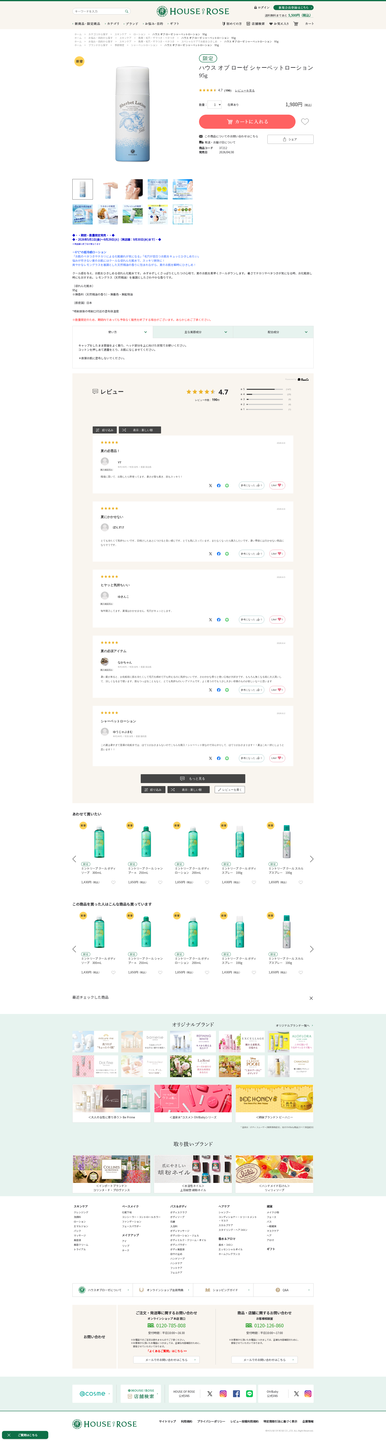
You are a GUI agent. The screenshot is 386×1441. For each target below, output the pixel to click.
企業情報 (308, 1421)
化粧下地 (127, 1212)
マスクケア (273, 1230)
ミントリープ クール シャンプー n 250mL (145, 870)
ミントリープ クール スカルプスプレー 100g (286, 870)
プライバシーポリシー (211, 1421)
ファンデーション (131, 1221)
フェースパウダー (131, 1226)
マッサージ (80, 1235)
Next (312, 859)
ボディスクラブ (178, 1212)
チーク (125, 1250)
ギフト (271, 1249)
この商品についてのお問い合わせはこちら (231, 136)
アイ (124, 1241)
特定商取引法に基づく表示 (280, 1421)
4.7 (223, 391)
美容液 (77, 1240)
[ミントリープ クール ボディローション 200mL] (193, 841)
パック (77, 1230)
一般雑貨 (271, 1226)
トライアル (80, 1249)
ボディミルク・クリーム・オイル (188, 1240)
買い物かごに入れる (247, 122)
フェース (271, 1217)
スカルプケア (226, 1225)
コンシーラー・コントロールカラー (141, 1217)
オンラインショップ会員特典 (165, 1290)
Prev (74, 859)
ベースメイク (130, 1206)
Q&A (285, 1290)
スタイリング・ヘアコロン (233, 1229)
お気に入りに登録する (305, 121)
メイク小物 (273, 1212)
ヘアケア (224, 1206)
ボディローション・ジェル (184, 1235)
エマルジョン (81, 1226)
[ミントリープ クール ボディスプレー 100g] (240, 841)
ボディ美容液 (177, 1249)
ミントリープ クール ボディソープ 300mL (98, 870)
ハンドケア (176, 1263)
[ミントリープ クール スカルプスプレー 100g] (287, 841)
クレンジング (81, 1212)
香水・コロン (226, 1244)
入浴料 (174, 1226)
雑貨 (269, 1206)
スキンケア (81, 1206)
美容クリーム (81, 1244)
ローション (80, 1221)
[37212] (82, 189)
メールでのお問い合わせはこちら (166, 1360)
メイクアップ (130, 1235)
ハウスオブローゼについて (105, 1290)
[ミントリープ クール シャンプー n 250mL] (146, 841)
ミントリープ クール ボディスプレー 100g (239, 870)
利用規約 (186, 1421)
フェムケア (176, 1272)
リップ (125, 1245)
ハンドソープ (177, 1258)
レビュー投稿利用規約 (244, 1421)
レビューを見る (245, 90)
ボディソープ (177, 1217)
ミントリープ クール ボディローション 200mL (192, 870)
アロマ (270, 1240)
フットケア (176, 1267)
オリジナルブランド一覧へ (293, 1025)
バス (269, 1221)
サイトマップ (167, 1421)
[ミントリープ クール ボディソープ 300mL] (99, 841)
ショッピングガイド (225, 1290)
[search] (127, 11)
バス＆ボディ (178, 1206)
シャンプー (225, 1212)
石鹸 (172, 1221)
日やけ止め (176, 1254)
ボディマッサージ (179, 1230)
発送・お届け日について (220, 142)
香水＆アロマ (227, 1239)
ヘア (269, 1235)
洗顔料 (77, 1217)
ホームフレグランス (229, 1254)
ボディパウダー (178, 1244)
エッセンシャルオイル (231, 1249)
